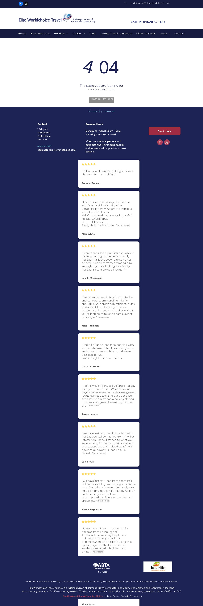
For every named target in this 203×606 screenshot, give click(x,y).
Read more (123, 226)
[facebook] (21, 4)
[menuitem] (22, 33)
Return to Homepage (101, 98)
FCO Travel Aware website (166, 581)
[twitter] (26, 4)
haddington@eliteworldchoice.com (56, 150)
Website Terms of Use (132, 596)
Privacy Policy (112, 596)
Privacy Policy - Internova (101, 111)
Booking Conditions (73, 596)
